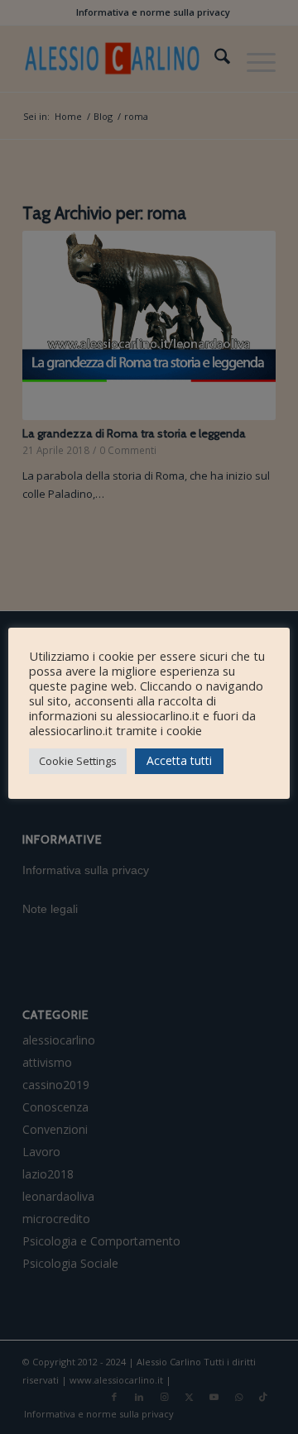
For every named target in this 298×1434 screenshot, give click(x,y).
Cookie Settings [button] (78, 760)
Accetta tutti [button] (179, 760)
